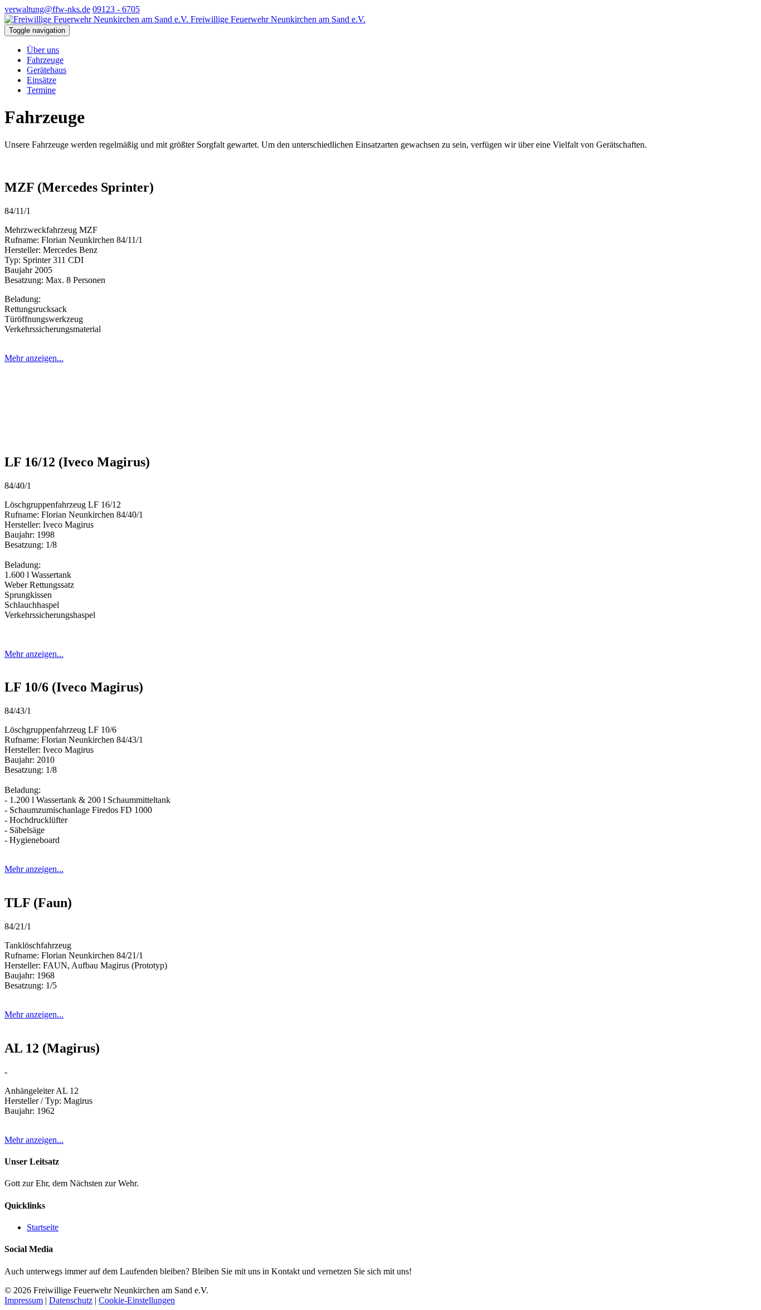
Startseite (42, 1227)
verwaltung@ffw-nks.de (47, 9)
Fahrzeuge (45, 60)
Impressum (23, 1300)
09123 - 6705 (116, 9)
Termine (41, 90)
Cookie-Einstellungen (137, 1300)
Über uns (43, 50)
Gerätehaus (46, 70)
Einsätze (41, 80)
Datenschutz (70, 1300)
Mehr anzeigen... (34, 358)
